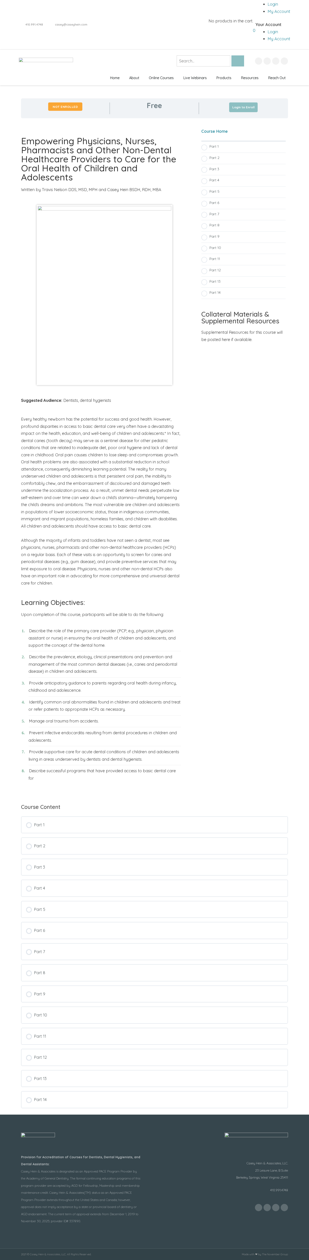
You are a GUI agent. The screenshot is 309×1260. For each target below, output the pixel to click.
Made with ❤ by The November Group (265, 1254)
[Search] (237, 60)
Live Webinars (195, 78)
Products (223, 78)
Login (273, 4)
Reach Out (277, 78)
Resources (250, 78)
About (134, 78)
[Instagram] (275, 61)
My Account (279, 11)
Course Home (214, 131)
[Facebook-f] (258, 61)
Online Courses (161, 78)
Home (115, 78)
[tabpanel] (154, 458)
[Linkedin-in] (284, 61)
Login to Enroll (243, 107)
